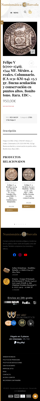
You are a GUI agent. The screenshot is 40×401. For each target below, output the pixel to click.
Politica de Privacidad (11, 360)
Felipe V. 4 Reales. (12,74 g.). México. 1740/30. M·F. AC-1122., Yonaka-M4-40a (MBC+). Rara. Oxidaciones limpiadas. (11, 193)
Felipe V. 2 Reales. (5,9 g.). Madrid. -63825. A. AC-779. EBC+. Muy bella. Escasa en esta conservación (28, 191)
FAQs (4, 371)
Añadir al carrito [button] (10, 210)
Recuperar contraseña (12, 380)
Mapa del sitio (8, 368)
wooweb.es (22, 391)
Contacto (7, 374)
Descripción (9, 130)
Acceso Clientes (9, 377)
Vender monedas (9, 357)
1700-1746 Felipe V (11, 183)
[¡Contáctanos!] (35, 396)
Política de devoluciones (12, 362)
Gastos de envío (9, 365)
